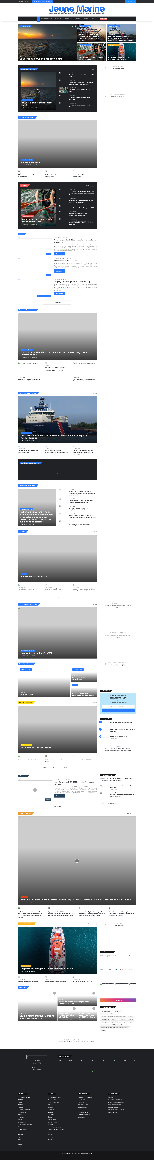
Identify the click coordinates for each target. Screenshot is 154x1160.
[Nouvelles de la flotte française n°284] (59, 206)
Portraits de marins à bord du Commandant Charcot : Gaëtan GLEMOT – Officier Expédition (56, 369)
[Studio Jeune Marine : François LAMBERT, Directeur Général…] (77, 998)
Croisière (22, 532)
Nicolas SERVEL (25, 357)
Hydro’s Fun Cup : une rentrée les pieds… (79, 90)
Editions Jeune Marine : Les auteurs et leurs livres (29, 176)
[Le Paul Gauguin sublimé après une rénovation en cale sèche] (73, 585)
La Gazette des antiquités (28, 604)
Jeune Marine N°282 (26, 669)
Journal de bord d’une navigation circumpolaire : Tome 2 (29, 380)
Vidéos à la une (25, 814)
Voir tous (92, 69)
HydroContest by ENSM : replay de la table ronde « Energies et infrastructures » (82, 516)
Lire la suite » (59, 254)
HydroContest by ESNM (27, 486)
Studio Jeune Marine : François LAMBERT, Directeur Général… (75, 1002)
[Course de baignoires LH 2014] (104, 739)
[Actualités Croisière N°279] (19, 585)
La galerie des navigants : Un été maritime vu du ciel (120, 58)
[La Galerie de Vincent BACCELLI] (19, 977)
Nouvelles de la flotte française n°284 (81, 208)
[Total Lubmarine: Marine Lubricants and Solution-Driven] (57, 768)
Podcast (23, 776)
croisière (114, 1019)
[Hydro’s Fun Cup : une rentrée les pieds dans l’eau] (91, 52)
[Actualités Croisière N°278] (46, 585)
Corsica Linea (105, 1019)
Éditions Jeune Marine (26, 117)
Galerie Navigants (113, 45)
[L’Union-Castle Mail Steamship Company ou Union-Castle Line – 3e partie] (84, 689)
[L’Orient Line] (44, 682)
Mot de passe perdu (83, 1104)
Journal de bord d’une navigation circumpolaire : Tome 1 (84, 380)
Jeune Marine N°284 (28, 69)
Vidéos (86, 19)
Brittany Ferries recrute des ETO (118, 94)
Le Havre (111, 1022)
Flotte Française (52, 1119)
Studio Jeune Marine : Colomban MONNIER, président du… (87, 1016)
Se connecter (81, 1099)
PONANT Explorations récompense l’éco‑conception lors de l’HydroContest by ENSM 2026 (82, 493)
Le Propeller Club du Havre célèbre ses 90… (81, 106)
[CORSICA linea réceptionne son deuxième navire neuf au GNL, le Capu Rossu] (73, 446)
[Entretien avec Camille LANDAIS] (19, 756)
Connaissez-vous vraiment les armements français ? (113, 1016)
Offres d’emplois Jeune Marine (109, 803)
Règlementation (22, 1137)
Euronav (118, 746)
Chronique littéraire (26, 664)
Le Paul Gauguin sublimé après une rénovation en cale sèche (84, 590)
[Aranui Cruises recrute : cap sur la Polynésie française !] (104, 788)
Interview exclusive (25, 703)
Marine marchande (25, 26)
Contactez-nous (82, 1107)
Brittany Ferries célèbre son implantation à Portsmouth (78, 214)
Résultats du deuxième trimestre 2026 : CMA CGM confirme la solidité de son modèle (90, 37)
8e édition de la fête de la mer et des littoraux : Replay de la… (81, 201)
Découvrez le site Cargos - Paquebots (118, 662)
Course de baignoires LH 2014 (119, 736)
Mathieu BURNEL (25, 579)
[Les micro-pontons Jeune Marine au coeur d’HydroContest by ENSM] (60, 521)
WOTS (103, 1030)
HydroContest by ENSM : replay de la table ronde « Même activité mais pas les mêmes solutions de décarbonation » (61, 913)
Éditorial (50, 1117)
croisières (123, 1019)
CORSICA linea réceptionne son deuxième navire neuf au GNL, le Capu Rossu (83, 452)
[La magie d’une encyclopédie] (84, 674)
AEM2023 (20, 1104)
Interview (20, 1134)
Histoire (75, 685)
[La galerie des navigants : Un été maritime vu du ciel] (121, 52)
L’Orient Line (27, 694)
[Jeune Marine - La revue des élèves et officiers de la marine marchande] (77, 9)
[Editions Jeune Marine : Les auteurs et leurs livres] (19, 171)
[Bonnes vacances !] (57, 144)
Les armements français (27, 393)
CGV (79, 1109)
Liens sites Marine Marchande (116, 1109)
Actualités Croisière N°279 (26, 589)
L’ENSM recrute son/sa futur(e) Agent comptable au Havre (121, 779)
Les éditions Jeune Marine (115, 1099)
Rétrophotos (51, 1139)
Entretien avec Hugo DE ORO (82, 760)
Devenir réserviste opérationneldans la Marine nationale (118, 632)
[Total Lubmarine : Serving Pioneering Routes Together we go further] (77, 1043)
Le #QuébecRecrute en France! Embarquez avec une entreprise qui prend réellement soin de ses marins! (122, 794)
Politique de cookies (83, 1112)
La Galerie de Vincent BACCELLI (28, 981)
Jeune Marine (26, 107)
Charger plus (57, 302)
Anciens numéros (52, 1099)
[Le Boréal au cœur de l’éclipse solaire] (47, 42)
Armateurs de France (106, 1011)
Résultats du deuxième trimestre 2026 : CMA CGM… (81, 76)
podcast (112, 1024)
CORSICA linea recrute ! (118, 603)
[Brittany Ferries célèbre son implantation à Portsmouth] (59, 211)
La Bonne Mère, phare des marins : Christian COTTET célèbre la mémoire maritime (81, 223)
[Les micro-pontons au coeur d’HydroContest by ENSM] (60, 506)
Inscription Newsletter (84, 1114)
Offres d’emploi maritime (114, 1104)
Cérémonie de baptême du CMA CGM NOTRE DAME (28, 451)
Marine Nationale (121, 1022)
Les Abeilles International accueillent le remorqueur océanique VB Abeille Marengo (120, 38)
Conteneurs (51, 1109)
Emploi (94, 19)
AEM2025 (20, 1099)
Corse (130, 1016)
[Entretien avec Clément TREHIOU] (57, 729)
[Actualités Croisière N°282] (57, 558)
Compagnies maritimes (114, 1107)
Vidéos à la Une (22, 1142)
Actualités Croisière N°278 (54, 589)
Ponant (119, 1024)
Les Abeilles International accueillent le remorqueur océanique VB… (81, 83)
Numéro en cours (46, 19)
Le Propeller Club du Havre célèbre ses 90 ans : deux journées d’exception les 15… (81, 193)
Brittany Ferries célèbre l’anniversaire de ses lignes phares (56, 451)
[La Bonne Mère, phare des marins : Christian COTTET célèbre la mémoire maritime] (59, 219)
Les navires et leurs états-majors (56, 1129)
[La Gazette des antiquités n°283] (57, 633)
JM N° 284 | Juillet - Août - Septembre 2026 (42, 1)
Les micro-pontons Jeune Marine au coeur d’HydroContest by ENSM (81, 524)
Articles (50, 1104)
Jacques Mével (24, 655)
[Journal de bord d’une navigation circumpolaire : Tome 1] (85, 369)
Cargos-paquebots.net (24, 1109)
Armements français (85, 26)
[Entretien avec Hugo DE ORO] (73, 756)
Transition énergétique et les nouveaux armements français (115, 1027)
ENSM (130, 1019)
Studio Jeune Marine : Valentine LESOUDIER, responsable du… (66, 1016)
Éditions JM (69, 19)
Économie (20, 1127)
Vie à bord (20, 1144)
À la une (24, 186)
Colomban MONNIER (59, 258)
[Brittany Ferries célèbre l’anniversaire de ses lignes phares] (46, 446)
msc (130, 1022)
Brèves (21, 234)
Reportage (50, 1137)
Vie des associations (85, 45)
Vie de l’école (21, 1147)
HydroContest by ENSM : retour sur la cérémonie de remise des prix (81, 501)
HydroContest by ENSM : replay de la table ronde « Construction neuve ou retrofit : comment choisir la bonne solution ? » (30, 914)
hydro (103, 1022)
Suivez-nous (118, 1000)
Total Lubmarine (118, 923)
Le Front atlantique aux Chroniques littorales (56, 761)
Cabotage (50, 1107)
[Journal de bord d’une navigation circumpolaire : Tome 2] (30, 369)
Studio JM (22, 988)
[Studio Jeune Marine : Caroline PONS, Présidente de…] (37, 1006)
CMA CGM (118, 1011)
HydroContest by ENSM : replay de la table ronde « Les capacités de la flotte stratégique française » (122, 913)
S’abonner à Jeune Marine (85, 1097)
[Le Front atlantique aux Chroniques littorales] (46, 756)
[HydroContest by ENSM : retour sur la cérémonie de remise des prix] (60, 499)
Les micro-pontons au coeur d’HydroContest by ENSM (78, 509)
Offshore (50, 1132)
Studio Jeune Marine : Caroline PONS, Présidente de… (37, 1017)
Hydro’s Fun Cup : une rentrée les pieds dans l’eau (91, 58)
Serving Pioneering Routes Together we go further (77, 1039)
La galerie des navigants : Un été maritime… (79, 98)
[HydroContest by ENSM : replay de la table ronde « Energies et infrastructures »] (60, 513)
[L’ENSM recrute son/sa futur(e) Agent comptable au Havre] (104, 781)
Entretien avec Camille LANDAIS (28, 760)
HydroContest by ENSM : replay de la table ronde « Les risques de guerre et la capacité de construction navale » (92, 913)
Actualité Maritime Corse (54, 1097)
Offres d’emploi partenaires (108, 806)
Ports (19, 1139)
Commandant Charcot (27, 310)
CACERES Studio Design (86, 1153)
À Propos (110, 1097)
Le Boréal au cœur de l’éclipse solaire (41, 58)
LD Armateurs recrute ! (118, 66)
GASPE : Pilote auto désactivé (66, 261)
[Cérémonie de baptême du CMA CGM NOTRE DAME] (19, 446)
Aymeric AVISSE (25, 164)
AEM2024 (20, 1102)
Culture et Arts (22, 1122)
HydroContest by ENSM (24, 1097)
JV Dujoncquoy (58, 279)
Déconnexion (81, 1117)
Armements (21, 1117)
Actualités (58, 19)
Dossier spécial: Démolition (25, 1124)
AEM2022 (20, 1107)
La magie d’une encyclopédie (78, 679)
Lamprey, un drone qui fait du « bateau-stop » (73, 282)
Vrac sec (50, 1142)
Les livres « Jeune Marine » (30, 463)
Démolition (51, 1114)
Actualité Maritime (22, 1112)
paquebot (104, 1024)
